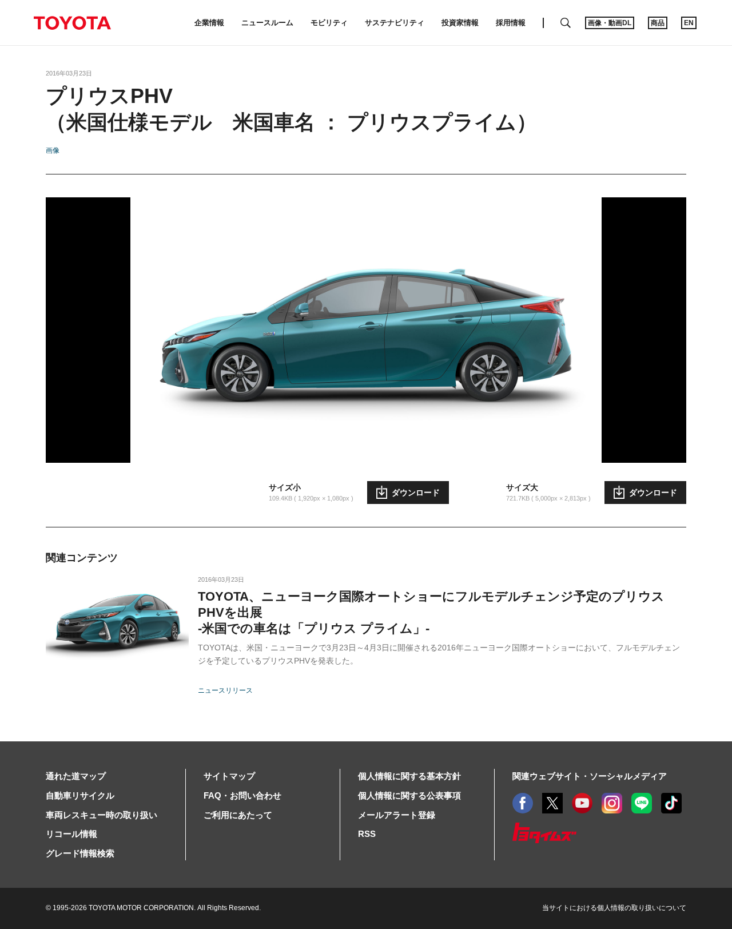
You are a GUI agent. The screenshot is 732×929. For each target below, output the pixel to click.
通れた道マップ (76, 776)
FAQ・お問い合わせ (242, 795)
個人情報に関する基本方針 (409, 776)
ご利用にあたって (238, 815)
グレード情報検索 (80, 853)
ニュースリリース (225, 690)
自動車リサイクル (80, 795)
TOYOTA (72, 23)
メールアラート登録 (396, 815)
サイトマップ (229, 776)
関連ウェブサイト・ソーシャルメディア (589, 776)
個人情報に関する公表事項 (409, 795)
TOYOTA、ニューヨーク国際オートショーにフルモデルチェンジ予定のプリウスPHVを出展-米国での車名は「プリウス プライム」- (431, 612)
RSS (367, 834)
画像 (52, 150)
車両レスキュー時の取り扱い (101, 815)
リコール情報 (71, 834)
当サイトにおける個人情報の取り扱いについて (614, 908)
